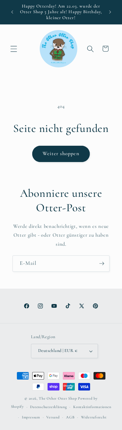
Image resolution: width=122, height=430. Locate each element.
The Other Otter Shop (58, 398)
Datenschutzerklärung (48, 407)
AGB (70, 417)
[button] (13, 48)
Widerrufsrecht (94, 417)
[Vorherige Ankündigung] (12, 12)
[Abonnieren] (101, 263)
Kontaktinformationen (92, 407)
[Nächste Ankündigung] (110, 12)
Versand (52, 417)
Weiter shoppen (61, 153)
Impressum (31, 417)
